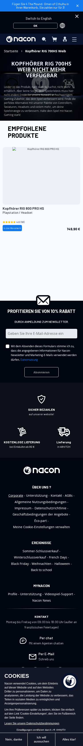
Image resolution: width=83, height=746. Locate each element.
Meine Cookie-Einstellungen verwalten (41, 527)
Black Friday (20, 564)
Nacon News (41, 600)
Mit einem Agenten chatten (46, 643)
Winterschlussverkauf (30, 557)
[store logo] (21, 39)
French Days (58, 557)
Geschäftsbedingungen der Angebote (40, 514)
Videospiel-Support (59, 594)
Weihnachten (41, 564)
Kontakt (56, 495)
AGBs (69, 495)
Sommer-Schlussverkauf (40, 551)
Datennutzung (29, 359)
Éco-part (40, 521)
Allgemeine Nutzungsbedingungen (40, 502)
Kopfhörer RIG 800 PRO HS (23, 208)
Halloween (62, 564)
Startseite (11, 51)
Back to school (41, 570)
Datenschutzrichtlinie (50, 508)
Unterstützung (37, 495)
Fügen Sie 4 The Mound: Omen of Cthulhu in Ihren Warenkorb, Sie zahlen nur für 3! (40, 5)
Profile (12, 594)
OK (35, 25)
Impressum (23, 508)
